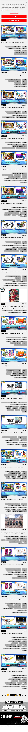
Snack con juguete (22, 249)
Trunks (22, 707)
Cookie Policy (9, 10)
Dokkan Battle (23, 536)
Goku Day (24, 574)
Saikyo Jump (17, 50)
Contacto (25, 726)
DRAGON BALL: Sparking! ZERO (14, 48)
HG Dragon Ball (17, 339)
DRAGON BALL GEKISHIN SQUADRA (19, 115)
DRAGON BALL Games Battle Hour (11, 536)
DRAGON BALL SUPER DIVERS (20, 52)
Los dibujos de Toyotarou (11, 249)
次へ (21, 695)
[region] (14, 11)
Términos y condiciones (6, 726)
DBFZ (3, 540)
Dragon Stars (23, 251)
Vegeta (16, 707)
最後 (25, 695)
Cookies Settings (14, 13)
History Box (24, 410)
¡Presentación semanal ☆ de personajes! (11, 708)
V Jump (24, 243)
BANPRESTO (18, 113)
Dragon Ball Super (22, 402)
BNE (25, 180)
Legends (24, 46)
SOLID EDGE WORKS (14, 404)
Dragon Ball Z (18, 705)
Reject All (13, 16)
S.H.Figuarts (18, 243)
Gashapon (9, 339)
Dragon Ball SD (23, 643)
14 (19, 695)
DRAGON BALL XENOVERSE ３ (20, 54)
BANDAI (20, 180)
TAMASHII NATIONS (7, 707)
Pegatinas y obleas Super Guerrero (11, 251)
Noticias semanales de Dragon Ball (13, 46)
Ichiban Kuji (7, 180)
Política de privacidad (17, 726)
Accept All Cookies (14, 20)
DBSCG (24, 50)
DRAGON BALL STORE (22, 576)
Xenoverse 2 (10, 113)
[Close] (26, 2)
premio (24, 48)
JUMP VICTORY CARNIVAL (21, 117)
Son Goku (5, 710)
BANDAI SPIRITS (9, 406)
